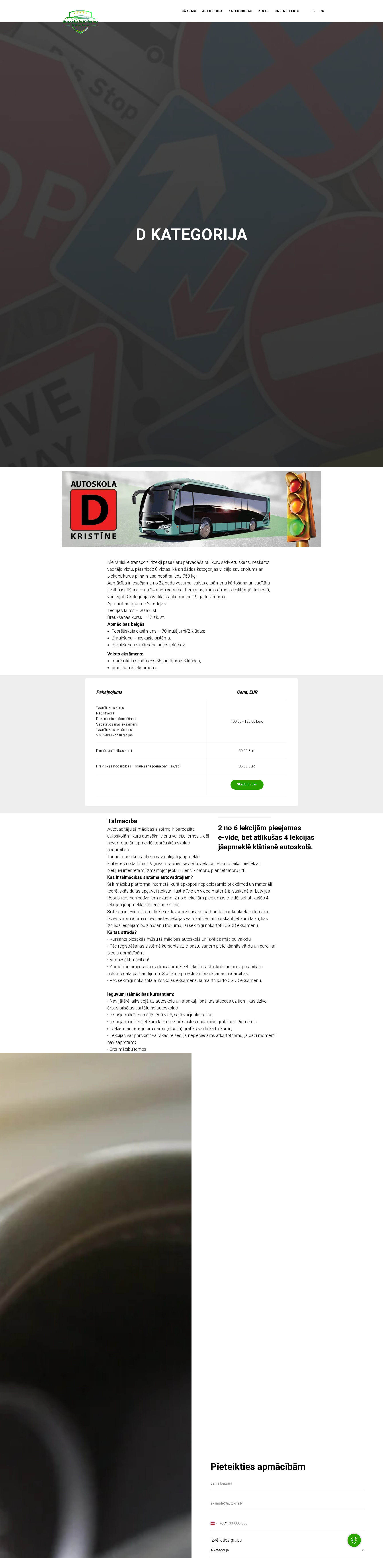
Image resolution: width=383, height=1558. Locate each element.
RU (322, 11)
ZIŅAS (263, 11)
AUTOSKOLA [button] (212, 11)
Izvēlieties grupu (226, 1540)
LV (314, 11)
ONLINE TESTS (287, 11)
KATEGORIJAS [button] (240, 11)
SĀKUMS (189, 11)
